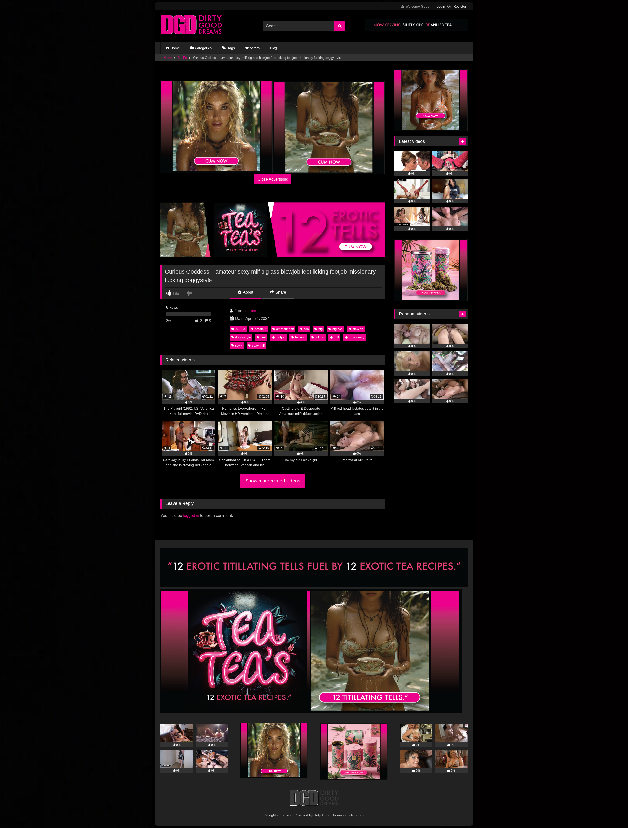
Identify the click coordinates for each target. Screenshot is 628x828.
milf (336, 337)
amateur (260, 329)
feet (263, 337)
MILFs (182, 58)
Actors (255, 48)
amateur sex (285, 329)
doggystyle (243, 337)
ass (306, 329)
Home (175, 48)
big (320, 329)
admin (250, 311)
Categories (203, 48)
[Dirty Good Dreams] (191, 26)
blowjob (358, 329)
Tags (231, 48)
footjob (280, 337)
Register (459, 6)
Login (440, 6)
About (247, 292)
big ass (337, 329)
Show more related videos (272, 480)
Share (280, 292)
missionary (356, 337)
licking (319, 337)
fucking (300, 337)
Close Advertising (273, 179)
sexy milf (258, 345)
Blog (273, 48)
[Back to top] (612, 813)
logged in (191, 515)
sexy (238, 345)
